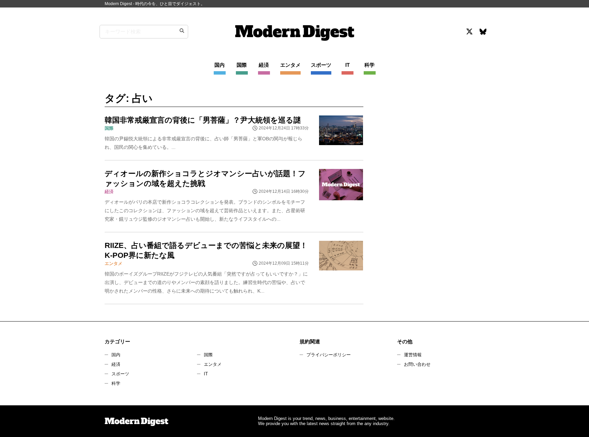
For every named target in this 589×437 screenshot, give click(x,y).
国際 (208, 354)
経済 (115, 364)
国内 (115, 354)
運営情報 (413, 354)
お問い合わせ (417, 364)
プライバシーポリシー (328, 354)
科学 (115, 383)
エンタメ (213, 364)
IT (206, 373)
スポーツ (120, 373)
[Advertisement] (428, 151)
